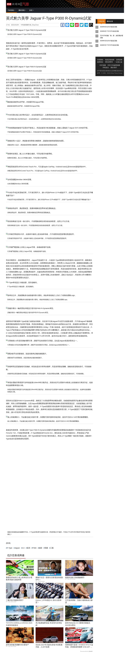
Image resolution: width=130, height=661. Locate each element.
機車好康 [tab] (110, 21)
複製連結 (91, 25)
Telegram (86, 25)
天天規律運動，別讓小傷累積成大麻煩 (79, 601)
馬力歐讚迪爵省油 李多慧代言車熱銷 (49, 624)
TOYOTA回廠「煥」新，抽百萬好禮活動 (111, 36)
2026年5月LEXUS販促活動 (108, 41)
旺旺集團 (103, 65)
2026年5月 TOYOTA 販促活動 (109, 45)
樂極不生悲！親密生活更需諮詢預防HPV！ (49, 579)
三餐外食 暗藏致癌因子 (15, 600)
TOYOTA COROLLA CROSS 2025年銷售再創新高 (19, 624)
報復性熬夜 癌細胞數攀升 (75, 577)
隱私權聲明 (109, 62)
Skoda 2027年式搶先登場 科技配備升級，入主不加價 (49, 646)
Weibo (77, 25)
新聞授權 (119, 59)
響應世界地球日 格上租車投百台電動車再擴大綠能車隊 (19, 579)
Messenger (67, 25)
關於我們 (114, 67)
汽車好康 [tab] (101, 21)
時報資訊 (106, 67)
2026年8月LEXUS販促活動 (108, 27)
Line (72, 25)
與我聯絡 (100, 59)
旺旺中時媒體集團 (114, 65)
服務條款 (100, 62)
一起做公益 (118, 62)
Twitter (81, 25)
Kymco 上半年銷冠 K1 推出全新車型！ (48, 601)
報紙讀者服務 (109, 59)
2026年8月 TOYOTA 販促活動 (109, 31)
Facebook (62, 25)
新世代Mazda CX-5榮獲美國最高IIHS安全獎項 (77, 624)
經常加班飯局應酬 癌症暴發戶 (17, 645)
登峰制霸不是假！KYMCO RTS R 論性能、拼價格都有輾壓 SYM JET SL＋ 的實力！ (79, 646)
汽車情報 (11, 10)
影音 (30, 10)
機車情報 (22, 10)
